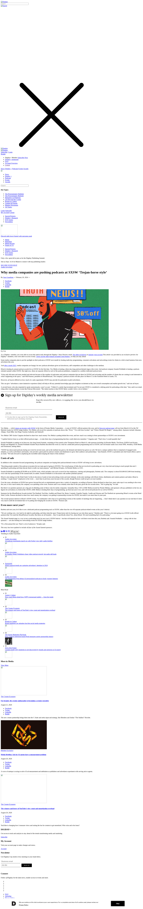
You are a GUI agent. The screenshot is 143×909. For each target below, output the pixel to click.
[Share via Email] (9, 531)
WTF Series (9, 220)
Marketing (8, 241)
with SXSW (31, 428)
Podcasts (15, 169)
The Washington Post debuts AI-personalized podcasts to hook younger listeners (31, 579)
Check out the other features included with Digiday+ (53, 356)
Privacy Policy (10, 898)
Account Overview (11, 163)
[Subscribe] (4, 150)
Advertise (8, 896)
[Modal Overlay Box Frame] (71, 409)
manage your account (95, 355)
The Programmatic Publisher (14, 194)
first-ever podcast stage (106, 428)
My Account (5, 212)
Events (20, 169)
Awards (25, 169)
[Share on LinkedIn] (2, 531)
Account (3, 849)
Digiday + (8, 169)
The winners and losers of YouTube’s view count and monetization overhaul (30, 610)
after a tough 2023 (10, 365)
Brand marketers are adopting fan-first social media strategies (25, 623)
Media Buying (10, 243)
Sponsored (8, 563)
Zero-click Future (11, 648)
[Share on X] (6, 531)
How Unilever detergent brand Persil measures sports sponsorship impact (29, 636)
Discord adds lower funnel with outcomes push (16, 236)
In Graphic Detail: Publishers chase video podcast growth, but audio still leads (30, 554)
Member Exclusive (7, 750)
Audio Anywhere (6, 267)
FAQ (6, 161)
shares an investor (21, 428)
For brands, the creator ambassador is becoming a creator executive (25, 701)
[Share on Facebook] (4, 531)
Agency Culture (10, 595)
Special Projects (10, 216)
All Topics (8, 207)
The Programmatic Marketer (14, 196)
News (3, 169)
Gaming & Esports (11, 203)
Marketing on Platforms (13, 198)
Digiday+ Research (11, 218)
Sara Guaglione (8, 277)
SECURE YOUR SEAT (9, 265)
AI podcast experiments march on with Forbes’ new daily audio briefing (28, 541)
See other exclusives (79, 355)
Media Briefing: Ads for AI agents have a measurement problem (23, 754)
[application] (71, 903)
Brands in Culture (11, 201)
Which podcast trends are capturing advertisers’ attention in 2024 (26, 565)
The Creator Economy (12, 608)
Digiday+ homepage (12, 159)
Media (7, 240)
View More (4, 665)
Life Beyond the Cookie (13, 199)
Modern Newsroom (11, 205)
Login (10, 152)
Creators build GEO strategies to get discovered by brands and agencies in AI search (33, 650)
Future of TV (9, 245)
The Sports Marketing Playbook (15, 635)
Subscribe (4, 152)
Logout (7, 165)
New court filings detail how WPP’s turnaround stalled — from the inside (29, 597)
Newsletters (9, 222)
